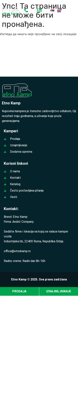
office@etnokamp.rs (17, 251)
